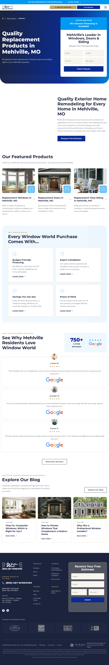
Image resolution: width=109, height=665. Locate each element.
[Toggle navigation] (105, 7)
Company (55, 564)
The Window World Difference (56, 569)
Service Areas (11, 18)
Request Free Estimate (71, 138)
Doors (35, 571)
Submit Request (83, 69)
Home (3, 18)
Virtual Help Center (37, 599)
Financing (51, 645)
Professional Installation (55, 574)
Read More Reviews (54, 462)
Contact (55, 587)
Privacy (59, 645)
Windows (36, 568)
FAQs (35, 594)
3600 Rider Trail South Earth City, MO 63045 (10, 589)
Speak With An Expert (56, 592)
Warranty (36, 591)
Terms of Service (70, 657)
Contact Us (36, 604)
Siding (35, 575)
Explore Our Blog (95, 490)
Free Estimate (88, 7)
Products (37, 564)
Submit (88, 600)
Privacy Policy (59, 657)
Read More (10, 536)
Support (37, 587)
